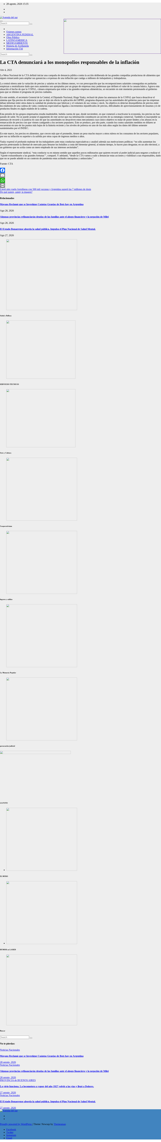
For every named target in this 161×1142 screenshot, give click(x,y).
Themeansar (60, 1124)
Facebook (11, 1129)
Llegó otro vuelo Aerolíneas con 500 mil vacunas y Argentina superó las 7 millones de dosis (45, 189)
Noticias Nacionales (10, 1050)
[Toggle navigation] (1, 21)
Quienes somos (13, 31)
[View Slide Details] (41, 519)
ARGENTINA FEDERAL (19, 34)
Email (9, 1138)
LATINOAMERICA (16, 40)
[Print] (80, 185)
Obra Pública (12, 37)
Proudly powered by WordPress (16, 1124)
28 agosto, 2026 (8, 1062)
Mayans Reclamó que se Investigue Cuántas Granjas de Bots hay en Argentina (41, 204)
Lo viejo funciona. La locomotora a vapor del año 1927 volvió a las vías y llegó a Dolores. (47, 1086)
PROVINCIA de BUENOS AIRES (18, 1080)
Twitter (9, 1132)
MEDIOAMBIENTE (17, 43)
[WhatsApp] (80, 180)
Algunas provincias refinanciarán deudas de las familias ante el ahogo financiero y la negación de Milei (54, 216)
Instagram (11, 1135)
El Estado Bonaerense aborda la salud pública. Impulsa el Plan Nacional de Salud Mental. (48, 229)
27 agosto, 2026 (8, 1092)
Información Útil (14, 48)
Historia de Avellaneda (17, 46)
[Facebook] (80, 170)
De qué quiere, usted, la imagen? (16, 192)
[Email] (80, 175)
